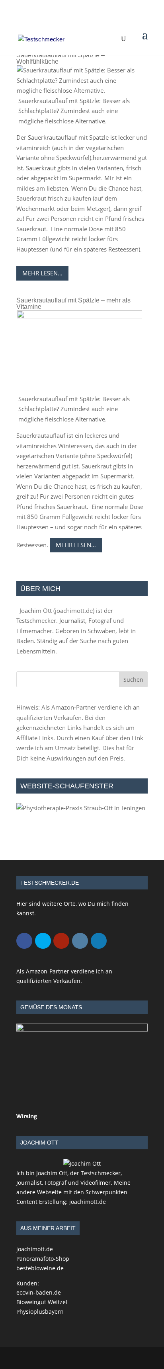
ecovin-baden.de (38, 1292)
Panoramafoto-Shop (42, 1258)
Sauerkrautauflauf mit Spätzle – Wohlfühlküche (60, 58)
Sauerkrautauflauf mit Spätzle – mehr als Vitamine (73, 303)
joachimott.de (74, 610)
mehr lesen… (42, 273)
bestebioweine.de (40, 1268)
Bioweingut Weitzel (41, 1302)
